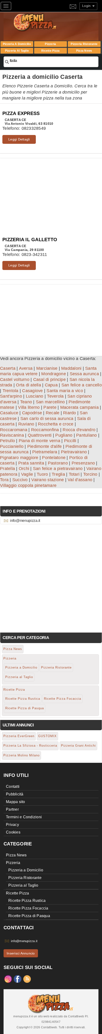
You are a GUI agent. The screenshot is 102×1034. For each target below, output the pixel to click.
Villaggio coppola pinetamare (28, 485)
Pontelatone (53, 457)
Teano (26, 402)
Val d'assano (80, 479)
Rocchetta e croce (55, 424)
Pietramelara (44, 452)
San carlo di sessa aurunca (47, 418)
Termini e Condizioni (24, 817)
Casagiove (32, 390)
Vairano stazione (47, 479)
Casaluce (9, 412)
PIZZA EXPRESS (21, 113)
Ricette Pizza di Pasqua (24, 708)
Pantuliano (86, 435)
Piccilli (70, 440)
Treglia (58, 474)
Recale (53, 412)
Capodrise (32, 412)
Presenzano (83, 463)
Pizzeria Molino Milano (21, 755)
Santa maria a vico (64, 390)
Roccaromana (13, 429)
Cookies (13, 832)
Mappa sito (15, 802)
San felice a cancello (81, 385)
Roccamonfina (45, 429)
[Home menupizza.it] (45, 22)
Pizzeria (50, 44)
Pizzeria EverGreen (18, 736)
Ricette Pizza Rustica (22, 698)
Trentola (11, 390)
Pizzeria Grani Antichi (78, 745)
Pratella (7, 468)
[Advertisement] (51, 191)
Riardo (69, 412)
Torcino (90, 474)
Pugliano (63, 435)
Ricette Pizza (50, 50)
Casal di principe (49, 379)
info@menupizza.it (25, 521)
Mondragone (53, 373)
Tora (4, 479)
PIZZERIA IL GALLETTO (29, 239)
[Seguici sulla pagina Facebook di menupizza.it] (17, 978)
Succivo (20, 479)
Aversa (26, 368)
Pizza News (84, 50)
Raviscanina (12, 435)
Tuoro (42, 474)
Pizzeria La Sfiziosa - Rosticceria (30, 745)
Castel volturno (14, 379)
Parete (49, 407)
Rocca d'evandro (79, 429)
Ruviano (26, 424)
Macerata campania (79, 407)
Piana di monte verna (39, 440)
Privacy (12, 825)
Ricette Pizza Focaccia (62, 698)
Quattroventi (40, 435)
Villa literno (29, 407)
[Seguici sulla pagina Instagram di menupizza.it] (8, 978)
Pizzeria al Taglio (17, 50)
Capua (51, 385)
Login (87, 6)
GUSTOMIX (47, 736)
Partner (12, 809)
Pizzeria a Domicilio (17, 44)
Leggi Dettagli (19, 139)
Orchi (24, 468)
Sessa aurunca (84, 373)
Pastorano (58, 463)
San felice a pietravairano (58, 468)
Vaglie (27, 474)
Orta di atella (28, 385)
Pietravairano (74, 452)
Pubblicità (14, 794)
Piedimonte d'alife (44, 446)
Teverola (55, 396)
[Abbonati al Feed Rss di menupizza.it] (27, 978)
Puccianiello (11, 446)
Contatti (12, 786)
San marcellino (50, 402)
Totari (74, 474)
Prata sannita (31, 463)
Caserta (7, 368)
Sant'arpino (11, 396)
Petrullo (7, 440)
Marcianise (47, 368)
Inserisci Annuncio (21, 953)
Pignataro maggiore (19, 457)
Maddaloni (71, 368)
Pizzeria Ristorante (84, 44)
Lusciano (34, 396)
